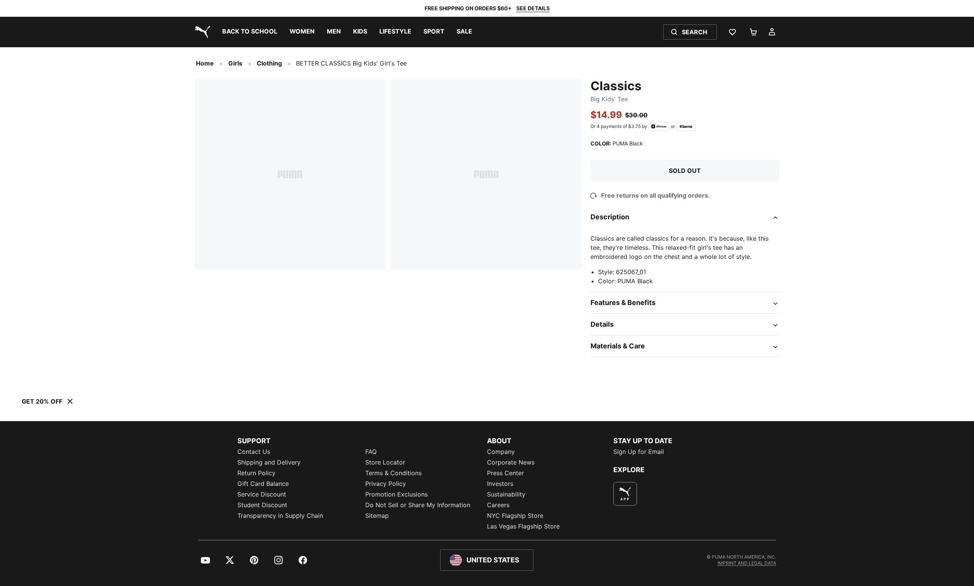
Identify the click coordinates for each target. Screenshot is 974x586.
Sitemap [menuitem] (377, 515)
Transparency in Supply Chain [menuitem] (280, 515)
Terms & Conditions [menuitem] (393, 473)
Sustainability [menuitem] (506, 494)
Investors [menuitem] (500, 483)
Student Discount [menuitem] (262, 505)
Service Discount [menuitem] (261, 494)
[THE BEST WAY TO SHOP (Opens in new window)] (625, 494)
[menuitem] (249, 32)
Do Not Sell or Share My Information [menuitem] (417, 505)
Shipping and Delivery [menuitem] (269, 462)
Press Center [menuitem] (505, 473)
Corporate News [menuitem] (511, 462)
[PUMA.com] (201, 32)
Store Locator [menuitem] (385, 462)
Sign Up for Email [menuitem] (638, 451)
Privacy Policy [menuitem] (385, 483)
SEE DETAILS (533, 8)
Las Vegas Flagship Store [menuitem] (523, 526)
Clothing (269, 63)
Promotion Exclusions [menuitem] (396, 494)
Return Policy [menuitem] (256, 473)
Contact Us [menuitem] (253, 451)
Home (205, 63)
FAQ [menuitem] (371, 451)
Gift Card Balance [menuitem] (263, 483)
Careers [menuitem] (498, 505)
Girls (235, 63)
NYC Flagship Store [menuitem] (515, 515)
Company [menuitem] (501, 451)
